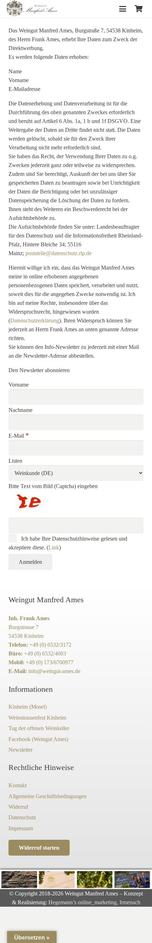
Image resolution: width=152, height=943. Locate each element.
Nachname (20, 410)
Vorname (18, 385)
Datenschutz (22, 817)
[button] (123, 8)
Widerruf (18, 807)
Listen (15, 461)
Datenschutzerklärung (34, 320)
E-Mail (18, 436)
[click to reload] (43, 503)
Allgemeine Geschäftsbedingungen (47, 796)
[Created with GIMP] (32, 9)
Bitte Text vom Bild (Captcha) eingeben (53, 486)
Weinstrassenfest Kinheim (37, 718)
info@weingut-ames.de (54, 671)
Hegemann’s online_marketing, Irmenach (94, 902)
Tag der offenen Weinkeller (38, 728)
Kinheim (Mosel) (27, 707)
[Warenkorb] (138, 9)
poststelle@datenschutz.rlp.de (58, 253)
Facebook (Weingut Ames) (38, 739)
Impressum (20, 828)
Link (53, 547)
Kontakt (17, 785)
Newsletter (20, 750)
